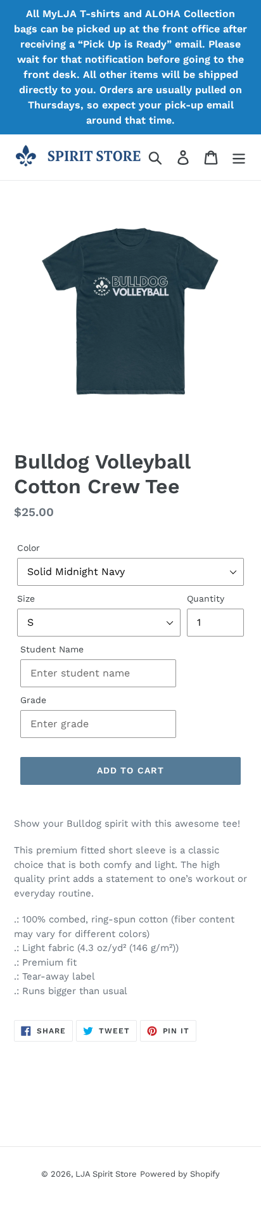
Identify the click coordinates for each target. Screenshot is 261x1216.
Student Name (52, 649)
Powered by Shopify (180, 1174)
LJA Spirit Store (106, 1174)
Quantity (205, 598)
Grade (33, 700)
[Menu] (239, 157)
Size (26, 598)
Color (28, 548)
